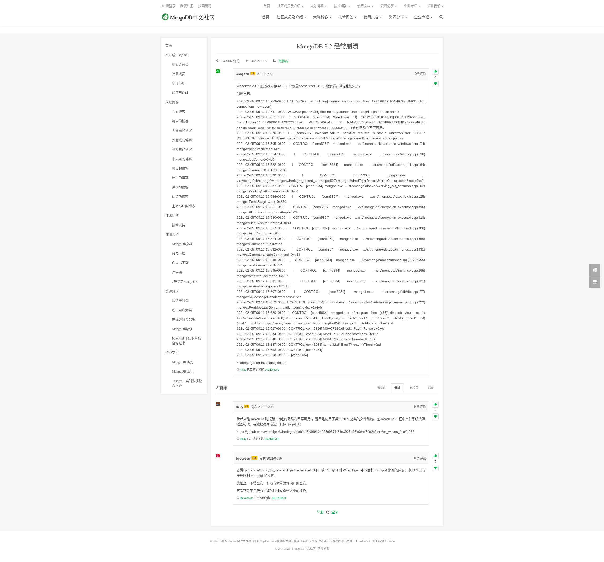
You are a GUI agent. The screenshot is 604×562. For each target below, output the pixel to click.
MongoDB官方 (218, 541)
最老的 (382, 388)
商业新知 (378, 541)
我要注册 (186, 6)
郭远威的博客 (182, 140)
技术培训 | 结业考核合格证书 (186, 341)
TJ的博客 (178, 112)
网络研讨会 (180, 300)
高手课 (177, 272)
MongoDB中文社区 (188, 19)
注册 (320, 512)
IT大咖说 (311, 541)
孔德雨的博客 (182, 130)
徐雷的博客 (180, 178)
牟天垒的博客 (182, 159)
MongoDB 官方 (182, 362)
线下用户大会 (182, 310)
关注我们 (433, 6)
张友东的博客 (182, 149)
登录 (334, 512)
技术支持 (178, 225)
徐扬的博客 (180, 187)
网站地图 (323, 548)
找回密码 (204, 6)
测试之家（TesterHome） (356, 541)
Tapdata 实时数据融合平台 (244, 541)
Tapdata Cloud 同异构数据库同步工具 (283, 541)
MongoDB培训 (182, 329)
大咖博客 (320, 17)
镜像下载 (178, 253)
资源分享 (396, 17)
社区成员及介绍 (290, 17)
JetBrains (390, 541)
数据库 (284, 61)
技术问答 (345, 17)
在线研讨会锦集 (183, 319)
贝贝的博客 (180, 168)
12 (252, 73)
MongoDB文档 (182, 244)
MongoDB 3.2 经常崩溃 (327, 46)
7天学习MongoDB (184, 282)
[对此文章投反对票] (435, 84)
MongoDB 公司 (182, 371)
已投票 (414, 388)
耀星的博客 (180, 121)
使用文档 (371, 17)
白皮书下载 (180, 263)
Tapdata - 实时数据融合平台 (187, 383)
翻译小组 (178, 83)
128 (254, 457)
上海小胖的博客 (183, 206)
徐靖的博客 (180, 197)
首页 (265, 17)
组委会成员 (180, 64)
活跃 (431, 388)
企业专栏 (421, 17)
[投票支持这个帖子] (435, 71)
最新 (397, 388)
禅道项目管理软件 (329, 541)
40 (246, 406)
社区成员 (178, 74)
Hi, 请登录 (168, 6)
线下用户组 (180, 93)
